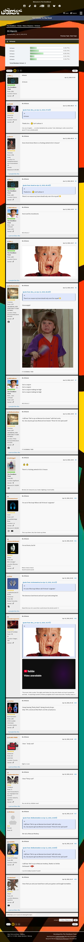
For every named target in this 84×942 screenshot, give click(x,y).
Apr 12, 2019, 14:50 (69, 414)
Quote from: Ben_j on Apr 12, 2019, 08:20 (36, 292)
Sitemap (30, 936)
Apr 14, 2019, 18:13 (69, 774)
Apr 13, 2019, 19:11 (69, 498)
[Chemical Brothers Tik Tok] (30, 6)
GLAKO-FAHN (13, 737)
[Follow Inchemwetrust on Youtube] (12, 531)
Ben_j (11, 76)
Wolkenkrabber (14, 286)
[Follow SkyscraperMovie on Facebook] (8, 322)
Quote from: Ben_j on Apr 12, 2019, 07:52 (36, 110)
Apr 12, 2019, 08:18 (69, 105)
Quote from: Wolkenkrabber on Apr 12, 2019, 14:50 (39, 818)
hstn (10, 576)
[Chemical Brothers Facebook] (60, 6)
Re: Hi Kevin (25, 103)
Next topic (73, 36)
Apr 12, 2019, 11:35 (69, 209)
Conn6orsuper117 (13, 619)
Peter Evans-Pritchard (62, 938)
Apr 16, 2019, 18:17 (69, 879)
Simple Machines (22, 936)
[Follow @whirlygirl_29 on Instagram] (8, 488)
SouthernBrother (13, 775)
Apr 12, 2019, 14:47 (69, 380)
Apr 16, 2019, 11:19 (69, 813)
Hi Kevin (24, 75)
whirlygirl (12, 458)
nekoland (12, 878)
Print (75, 70)
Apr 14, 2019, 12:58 (69, 739)
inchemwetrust (12, 499)
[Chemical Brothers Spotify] (35, 6)
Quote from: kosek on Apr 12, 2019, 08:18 (36, 185)
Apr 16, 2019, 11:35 (69, 843)
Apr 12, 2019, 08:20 (69, 181)
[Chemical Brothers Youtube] (24, 6)
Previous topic (64, 36)
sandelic (12, 842)
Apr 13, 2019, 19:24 (69, 541)
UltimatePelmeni (13, 541)
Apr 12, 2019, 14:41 (69, 288)
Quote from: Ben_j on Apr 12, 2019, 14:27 (36, 623)
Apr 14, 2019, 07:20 (69, 703)
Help (8, 934)
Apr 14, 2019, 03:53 (69, 618)
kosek (11, 104)
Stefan (11, 701)
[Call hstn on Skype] (8, 606)
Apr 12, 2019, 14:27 (69, 243)
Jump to (56, 920)
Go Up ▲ (22, 934)
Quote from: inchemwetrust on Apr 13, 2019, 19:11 (39, 582)
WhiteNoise (13, 208)
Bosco (11, 137)
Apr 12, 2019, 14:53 (69, 460)
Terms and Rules (15, 934)
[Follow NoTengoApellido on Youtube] (8, 905)
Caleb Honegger (60, 936)
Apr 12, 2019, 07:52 (70, 77)
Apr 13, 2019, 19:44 (69, 578)
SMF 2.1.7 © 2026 (12, 936)
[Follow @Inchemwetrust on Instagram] (8, 531)
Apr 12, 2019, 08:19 (69, 138)
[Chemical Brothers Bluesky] (54, 6)
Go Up (8, 924)
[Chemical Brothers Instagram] (49, 6)
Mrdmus (11, 812)
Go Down (9, 70)
